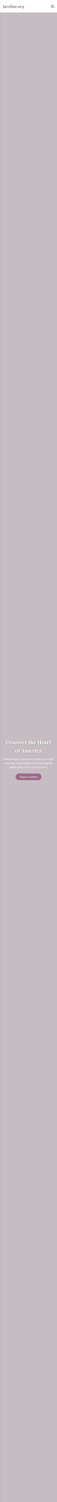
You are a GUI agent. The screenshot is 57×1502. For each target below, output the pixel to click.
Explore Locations (29, 777)
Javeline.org (13, 6)
